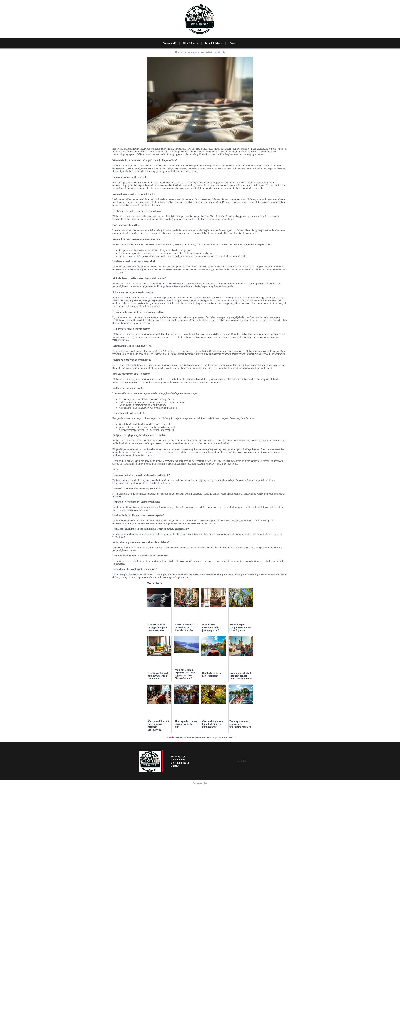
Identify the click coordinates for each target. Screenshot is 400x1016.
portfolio (241, 761)
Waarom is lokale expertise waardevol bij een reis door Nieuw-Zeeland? (185, 674)
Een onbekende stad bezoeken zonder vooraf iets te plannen (240, 676)
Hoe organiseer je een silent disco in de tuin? (186, 724)
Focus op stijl (169, 43)
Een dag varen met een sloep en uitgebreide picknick (240, 724)
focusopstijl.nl (200, 783)
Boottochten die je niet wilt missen (211, 674)
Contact (233, 43)
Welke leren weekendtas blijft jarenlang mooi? (211, 627)
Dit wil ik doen (190, 43)
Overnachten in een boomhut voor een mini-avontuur (212, 724)
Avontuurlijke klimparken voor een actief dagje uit (240, 627)
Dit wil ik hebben (213, 43)
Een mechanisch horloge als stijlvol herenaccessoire (157, 627)
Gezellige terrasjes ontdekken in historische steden (184, 627)
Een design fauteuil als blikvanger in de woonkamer (158, 676)
